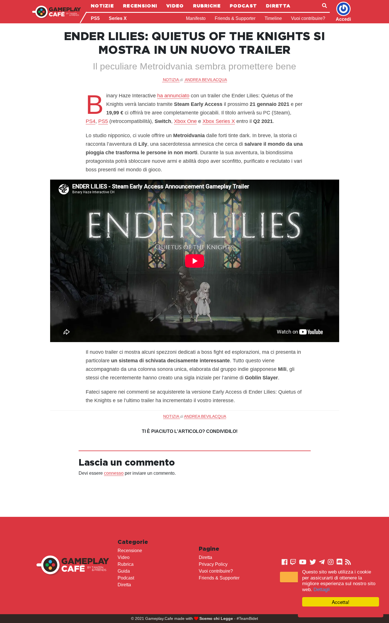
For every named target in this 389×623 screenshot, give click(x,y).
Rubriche (207, 5)
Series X (118, 18)
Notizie (102, 5)
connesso (114, 473)
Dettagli (322, 589)
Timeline (273, 18)
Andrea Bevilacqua (206, 79)
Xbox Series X (218, 121)
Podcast (243, 5)
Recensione (130, 550)
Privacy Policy (213, 564)
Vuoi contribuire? (308, 18)
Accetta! (340, 601)
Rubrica (126, 564)
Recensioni (140, 5)
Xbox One (185, 121)
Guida (124, 571)
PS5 (95, 18)
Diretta (278, 5)
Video (175, 5)
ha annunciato (173, 95)
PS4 (90, 121)
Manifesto (196, 18)
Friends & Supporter (235, 18)
